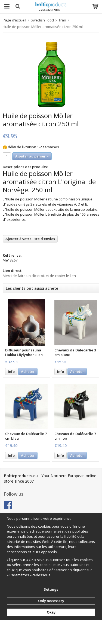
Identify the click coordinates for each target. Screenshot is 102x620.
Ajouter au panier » (32, 156)
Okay (51, 612)
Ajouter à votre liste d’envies (30, 238)
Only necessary (51, 600)
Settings (51, 589)
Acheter (28, 371)
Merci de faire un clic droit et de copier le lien (39, 275)
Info (11, 371)
